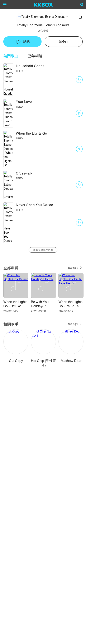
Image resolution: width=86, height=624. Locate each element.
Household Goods (30, 65)
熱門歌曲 (10, 55)
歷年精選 (35, 55)
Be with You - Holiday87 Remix (41, 305)
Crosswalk (24, 173)
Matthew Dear (71, 360)
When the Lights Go (31, 133)
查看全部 (73, 268)
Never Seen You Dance (34, 204)
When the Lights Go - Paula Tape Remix (70, 305)
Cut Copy (16, 360)
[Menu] (4, 4)
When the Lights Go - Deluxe (15, 303)
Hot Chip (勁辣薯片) (43, 363)
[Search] (82, 4)
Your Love (24, 101)
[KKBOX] (43, 4)
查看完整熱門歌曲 (43, 250)
